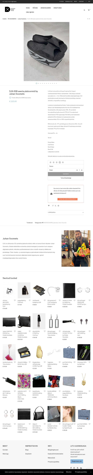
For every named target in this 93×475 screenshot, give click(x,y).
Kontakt (5, 450)
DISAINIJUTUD (68, 1)
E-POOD (61, 1)
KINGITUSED (58, 8)
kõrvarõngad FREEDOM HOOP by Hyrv (81, 302)
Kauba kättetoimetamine (55, 454)
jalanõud (55, 222)
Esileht (4, 19)
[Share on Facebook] (52, 206)
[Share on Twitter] (55, 206)
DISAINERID (12, 19)
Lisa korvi (66, 174)
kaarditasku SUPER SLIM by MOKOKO (37, 393)
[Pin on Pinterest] (58, 206)
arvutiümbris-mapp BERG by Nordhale (67, 393)
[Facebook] (70, 468)
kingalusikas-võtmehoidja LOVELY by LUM (37, 364)
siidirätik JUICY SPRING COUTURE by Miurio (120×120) (22, 395)
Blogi (26, 450)
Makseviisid (51, 458)
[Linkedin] (81, 468)
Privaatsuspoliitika (53, 462)
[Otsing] (84, 10)
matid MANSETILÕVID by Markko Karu (52, 426)
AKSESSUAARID (46, 8)
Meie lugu (6, 454)
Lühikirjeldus (51, 212)
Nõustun (68, 472)
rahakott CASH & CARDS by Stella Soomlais (67, 302)
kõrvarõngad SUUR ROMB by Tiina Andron (52, 333)
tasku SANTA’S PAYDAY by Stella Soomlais (7, 333)
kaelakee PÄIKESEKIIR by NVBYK (82, 393)
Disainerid (28, 454)
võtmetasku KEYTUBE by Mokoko (6, 393)
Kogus (51, 170)
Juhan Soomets (22, 19)
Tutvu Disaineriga (66, 178)
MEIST (75, 1)
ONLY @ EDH (30, 12)
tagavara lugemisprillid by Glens (52, 364)
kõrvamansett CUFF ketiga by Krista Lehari (52, 302)
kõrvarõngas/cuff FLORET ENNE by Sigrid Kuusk (68, 426)
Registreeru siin (77, 461)
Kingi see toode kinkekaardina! (67, 199)
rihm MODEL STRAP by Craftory (36, 333)
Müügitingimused (53, 450)
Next (90, 51)
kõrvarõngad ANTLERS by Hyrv (81, 333)
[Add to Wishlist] (49, 205)
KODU (28, 8)
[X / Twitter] (77, 468)
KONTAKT (81, 1)
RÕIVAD (35, 8)
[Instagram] (74, 468)
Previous (3, 51)
